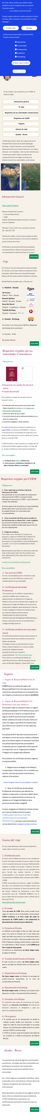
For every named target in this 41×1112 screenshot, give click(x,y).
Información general (21, 102)
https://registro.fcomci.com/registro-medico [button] (21, 782)
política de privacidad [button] (22, 8)
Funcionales (22, 45)
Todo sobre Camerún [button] (10, 205)
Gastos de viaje (20, 129)
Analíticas (21, 53)
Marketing (21, 57)
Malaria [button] (18, 461)
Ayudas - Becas (20, 134)
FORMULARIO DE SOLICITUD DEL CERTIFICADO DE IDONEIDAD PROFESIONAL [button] (16, 818)
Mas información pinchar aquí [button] (13, 902)
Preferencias (22, 49)
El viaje (20, 107)
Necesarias (21, 42)
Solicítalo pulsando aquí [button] (23, 655)
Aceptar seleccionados (21, 63)
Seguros (21, 124)
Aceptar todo (10, 28)
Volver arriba (34, 256)
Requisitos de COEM (20, 118)
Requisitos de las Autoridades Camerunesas (20, 113)
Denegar (29, 28)
